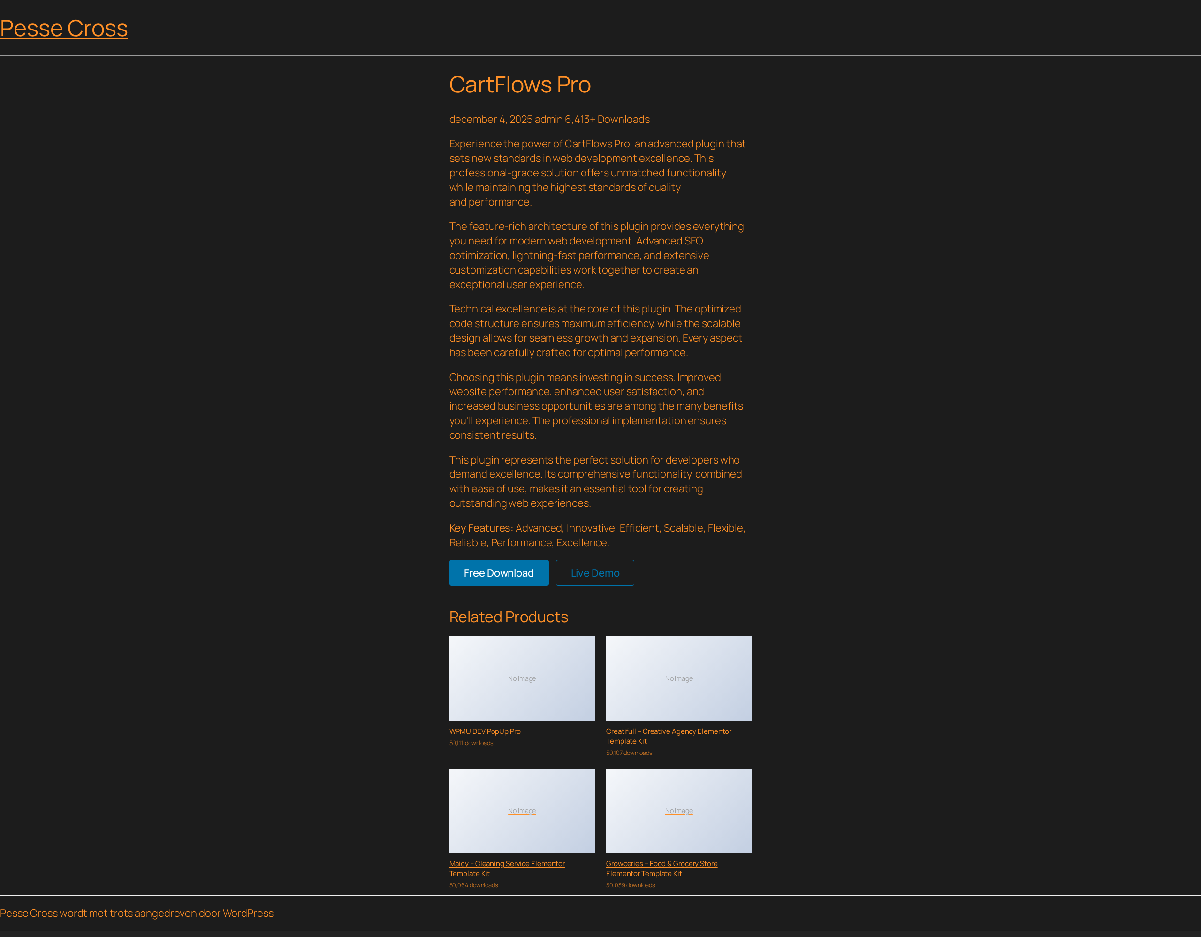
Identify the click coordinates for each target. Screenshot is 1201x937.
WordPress (248, 913)
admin (550, 119)
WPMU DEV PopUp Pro (485, 731)
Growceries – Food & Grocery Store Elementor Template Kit (662, 868)
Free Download (499, 573)
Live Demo (595, 573)
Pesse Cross (64, 27)
